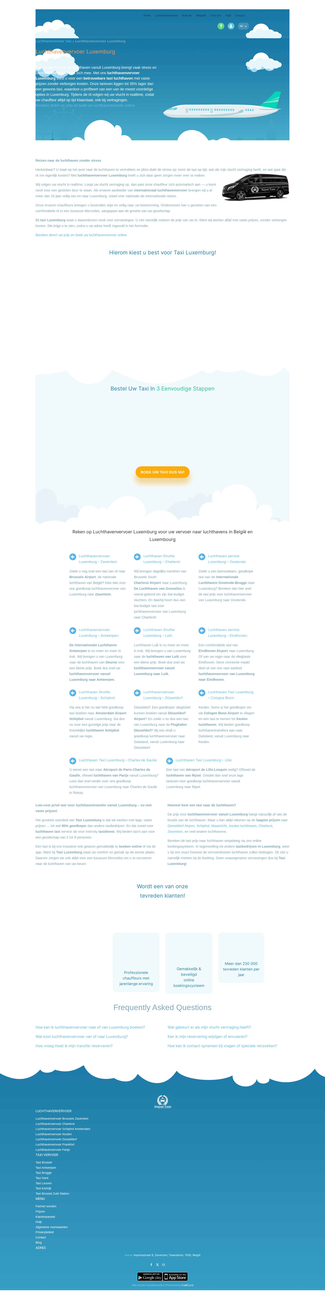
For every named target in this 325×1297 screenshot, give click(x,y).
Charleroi (265, 826)
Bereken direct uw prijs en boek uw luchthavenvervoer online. (81, 235)
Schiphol (203, 826)
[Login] (231, 26)
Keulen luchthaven (243, 826)
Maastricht (219, 826)
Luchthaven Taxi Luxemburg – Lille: (204, 760)
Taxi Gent (42, 1178)
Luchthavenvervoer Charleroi (55, 1124)
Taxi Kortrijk (43, 1188)
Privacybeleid (45, 1232)
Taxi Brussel (44, 1162)
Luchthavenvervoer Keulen (54, 1134)
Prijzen (40, 1211)
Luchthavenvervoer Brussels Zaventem (62, 1118)
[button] (90, 1027)
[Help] (221, 26)
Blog (39, 1242)
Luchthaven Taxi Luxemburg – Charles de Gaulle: (118, 760)
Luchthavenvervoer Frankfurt (55, 1144)
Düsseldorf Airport (181, 826)
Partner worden (46, 1206)
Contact (41, 1237)
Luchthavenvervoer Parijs (53, 1149)
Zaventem (175, 831)
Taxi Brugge (44, 1173)
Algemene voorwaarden (52, 1227)
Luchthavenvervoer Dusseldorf (56, 1139)
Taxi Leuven (44, 1183)
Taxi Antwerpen (46, 1167)
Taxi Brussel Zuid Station (52, 1193)
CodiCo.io (187, 1285)
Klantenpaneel (45, 1216)
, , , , (167, 1255)
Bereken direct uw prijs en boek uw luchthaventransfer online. (86, 105)
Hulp (39, 1222)
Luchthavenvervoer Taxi (53, 41)
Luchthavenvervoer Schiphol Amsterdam (63, 1129)
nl (241, 26)
